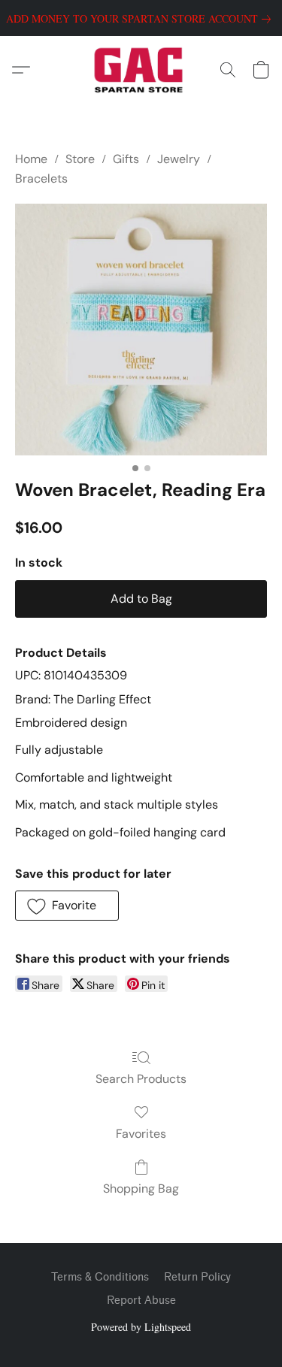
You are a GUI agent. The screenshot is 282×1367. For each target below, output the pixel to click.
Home (31, 159)
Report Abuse (141, 1300)
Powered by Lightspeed (141, 1327)
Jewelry (178, 159)
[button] (141, 70)
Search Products (141, 1079)
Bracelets (41, 178)
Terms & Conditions (100, 1277)
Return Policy (197, 1277)
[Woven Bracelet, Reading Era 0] (141, 329)
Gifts (126, 159)
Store (80, 159)
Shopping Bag (141, 1188)
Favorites (141, 1134)
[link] (141, 19)
